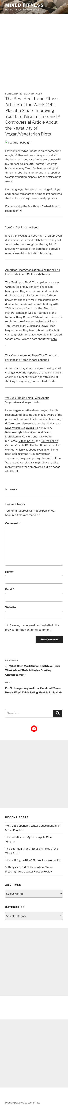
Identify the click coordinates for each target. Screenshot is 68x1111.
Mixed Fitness (24, 5)
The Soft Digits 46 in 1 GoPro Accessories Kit (33, 860)
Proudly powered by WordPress (22, 1102)
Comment (12, 523)
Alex (39, 94)
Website (10, 607)
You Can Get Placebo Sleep (21, 227)
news (14, 489)
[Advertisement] (34, 50)
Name (9, 571)
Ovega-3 (31, 427)
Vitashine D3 (26, 441)
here (54, 339)
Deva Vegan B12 (15, 427)
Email (9, 589)
